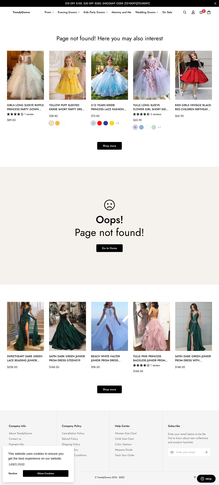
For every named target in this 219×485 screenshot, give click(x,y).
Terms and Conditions (74, 455)
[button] (15, 114)
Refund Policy (70, 439)
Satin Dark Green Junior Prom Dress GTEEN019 (67, 358)
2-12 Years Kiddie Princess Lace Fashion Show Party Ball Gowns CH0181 (109, 107)
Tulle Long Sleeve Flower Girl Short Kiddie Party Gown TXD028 (151, 107)
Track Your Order (124, 455)
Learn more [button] (17, 464)
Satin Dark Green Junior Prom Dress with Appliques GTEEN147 (193, 358)
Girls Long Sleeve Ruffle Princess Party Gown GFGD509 (25, 107)
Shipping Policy (71, 444)
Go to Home (109, 248)
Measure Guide (123, 450)
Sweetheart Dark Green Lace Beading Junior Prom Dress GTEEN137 (24, 358)
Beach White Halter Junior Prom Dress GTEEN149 (105, 358)
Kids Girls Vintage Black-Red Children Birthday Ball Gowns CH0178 (193, 107)
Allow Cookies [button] (45, 473)
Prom (48, 12)
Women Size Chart (126, 433)
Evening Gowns (67, 12)
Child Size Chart (124, 439)
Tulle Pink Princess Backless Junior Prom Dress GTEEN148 (149, 358)
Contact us (15, 439)
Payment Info (16, 444)
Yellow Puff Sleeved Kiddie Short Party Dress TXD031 (67, 107)
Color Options (123, 444)
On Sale (167, 12)
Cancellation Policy (73, 433)
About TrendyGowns (20, 433)
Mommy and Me (121, 12)
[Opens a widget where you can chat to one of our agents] (206, 479)
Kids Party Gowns (94, 12)
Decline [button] (13, 473)
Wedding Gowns (145, 12)
